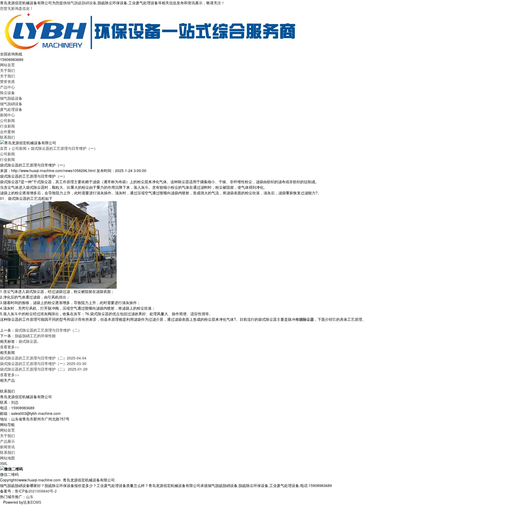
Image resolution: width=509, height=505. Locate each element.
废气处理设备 (11, 109)
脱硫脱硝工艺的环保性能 (35, 335)
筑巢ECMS (32, 502)
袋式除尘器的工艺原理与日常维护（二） (48, 330)
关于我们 (7, 70)
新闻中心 (7, 114)
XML (4, 463)
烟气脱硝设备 (11, 103)
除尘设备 (7, 92)
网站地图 (7, 457)
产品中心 (7, 87)
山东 (29, 496)
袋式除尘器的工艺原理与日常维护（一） (64, 148)
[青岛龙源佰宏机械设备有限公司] (150, 30)
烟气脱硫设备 (11, 98)
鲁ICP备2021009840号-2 (36, 491)
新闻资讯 (7, 446)
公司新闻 (7, 120)
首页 (3, 148)
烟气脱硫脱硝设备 (81, 2)
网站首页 (7, 64)
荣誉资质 (7, 81)
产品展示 (7, 441)
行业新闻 (7, 126)
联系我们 (7, 137)
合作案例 (7, 131)
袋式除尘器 (28, 341)
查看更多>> (9, 346)
